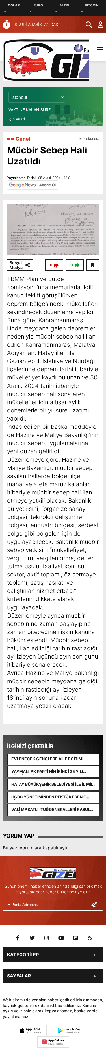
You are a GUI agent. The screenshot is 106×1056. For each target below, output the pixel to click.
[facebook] (18, 938)
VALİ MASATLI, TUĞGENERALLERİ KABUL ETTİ (50, 810)
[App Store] (31, 1030)
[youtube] (61, 938)
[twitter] (32, 938)
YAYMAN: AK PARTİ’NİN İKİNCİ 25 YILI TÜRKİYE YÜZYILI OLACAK (47, 772)
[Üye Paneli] (97, 24)
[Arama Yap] (86, 24)
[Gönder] (96, 905)
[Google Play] (69, 1030)
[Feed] (90, 938)
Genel (23, 139)
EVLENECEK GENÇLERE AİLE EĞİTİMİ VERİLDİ (47, 759)
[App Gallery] (53, 1042)
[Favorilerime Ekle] (92, 265)
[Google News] (32, 184)
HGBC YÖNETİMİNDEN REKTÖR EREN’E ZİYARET (48, 797)
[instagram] (47, 938)
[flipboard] (75, 938)
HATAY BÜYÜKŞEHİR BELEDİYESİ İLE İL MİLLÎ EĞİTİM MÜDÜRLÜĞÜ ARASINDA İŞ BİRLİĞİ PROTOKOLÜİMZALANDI (54, 784)
